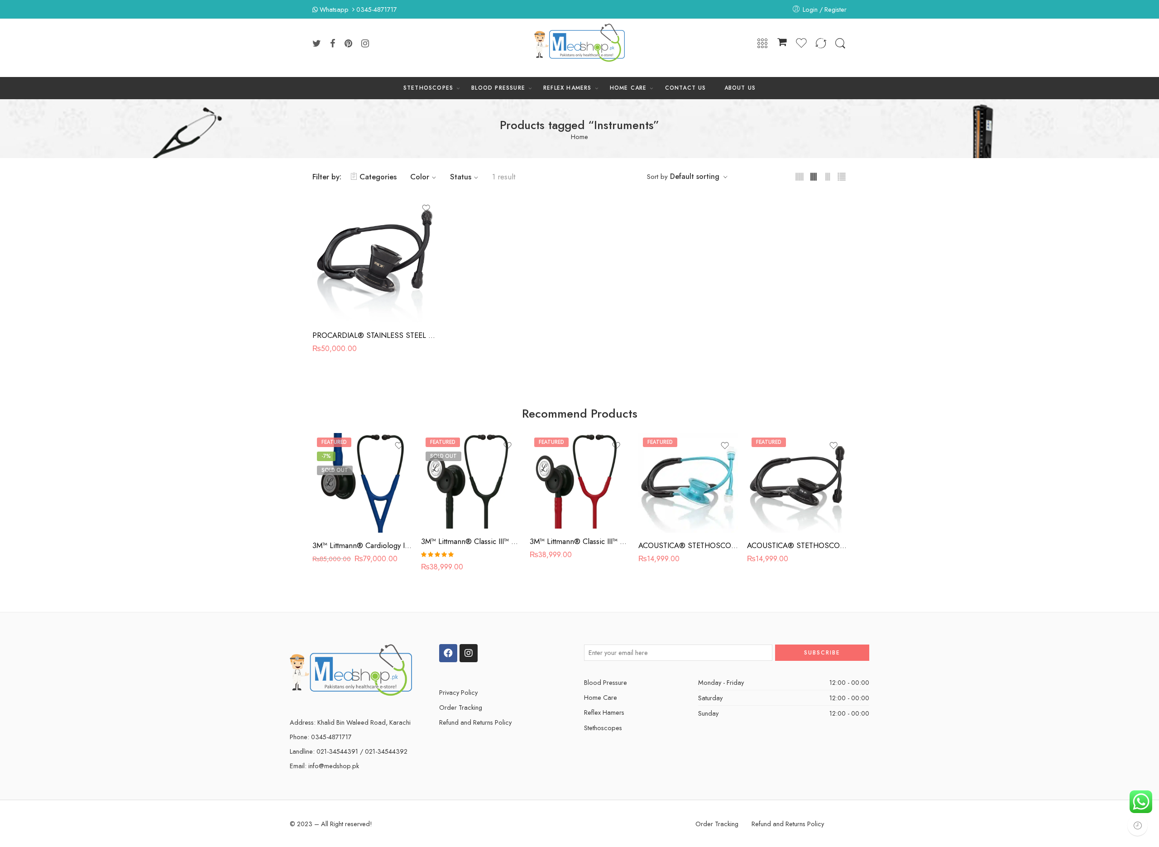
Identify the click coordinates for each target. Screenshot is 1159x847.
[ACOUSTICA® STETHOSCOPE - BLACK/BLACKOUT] (797, 483)
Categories (378, 176)
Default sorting (694, 176)
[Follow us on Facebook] (332, 43)
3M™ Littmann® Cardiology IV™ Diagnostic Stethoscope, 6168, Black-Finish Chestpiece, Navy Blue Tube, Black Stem (362, 545)
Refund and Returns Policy (475, 722)
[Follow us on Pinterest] (348, 43)
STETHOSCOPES (428, 88)
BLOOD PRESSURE (498, 88)
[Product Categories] (762, 43)
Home (579, 137)
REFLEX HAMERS (567, 88)
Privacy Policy (458, 692)
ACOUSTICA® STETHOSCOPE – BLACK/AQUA (688, 545)
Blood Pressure (605, 682)
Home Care (600, 697)
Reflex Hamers (604, 712)
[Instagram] (469, 653)
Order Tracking (460, 707)
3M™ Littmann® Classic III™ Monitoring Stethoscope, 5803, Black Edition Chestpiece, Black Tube (471, 541)
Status (460, 176)
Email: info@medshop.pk (324, 765)
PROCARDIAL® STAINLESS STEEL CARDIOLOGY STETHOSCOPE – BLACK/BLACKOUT (375, 335)
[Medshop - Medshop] (579, 43)
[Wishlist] (426, 208)
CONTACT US (685, 88)
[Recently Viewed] (1137, 825)
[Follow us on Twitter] (316, 43)
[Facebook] (448, 653)
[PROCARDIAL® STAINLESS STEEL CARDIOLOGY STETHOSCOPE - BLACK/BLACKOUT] (375, 259)
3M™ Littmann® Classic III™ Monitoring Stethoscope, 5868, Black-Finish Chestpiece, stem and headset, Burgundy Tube (579, 541)
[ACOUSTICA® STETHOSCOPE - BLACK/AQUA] (688, 483)
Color (419, 176)
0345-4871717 (376, 9)
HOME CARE (628, 88)
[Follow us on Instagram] (365, 43)
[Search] (840, 44)
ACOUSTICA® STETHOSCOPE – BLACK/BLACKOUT (797, 545)
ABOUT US (740, 88)
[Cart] (782, 43)
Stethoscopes (603, 727)
